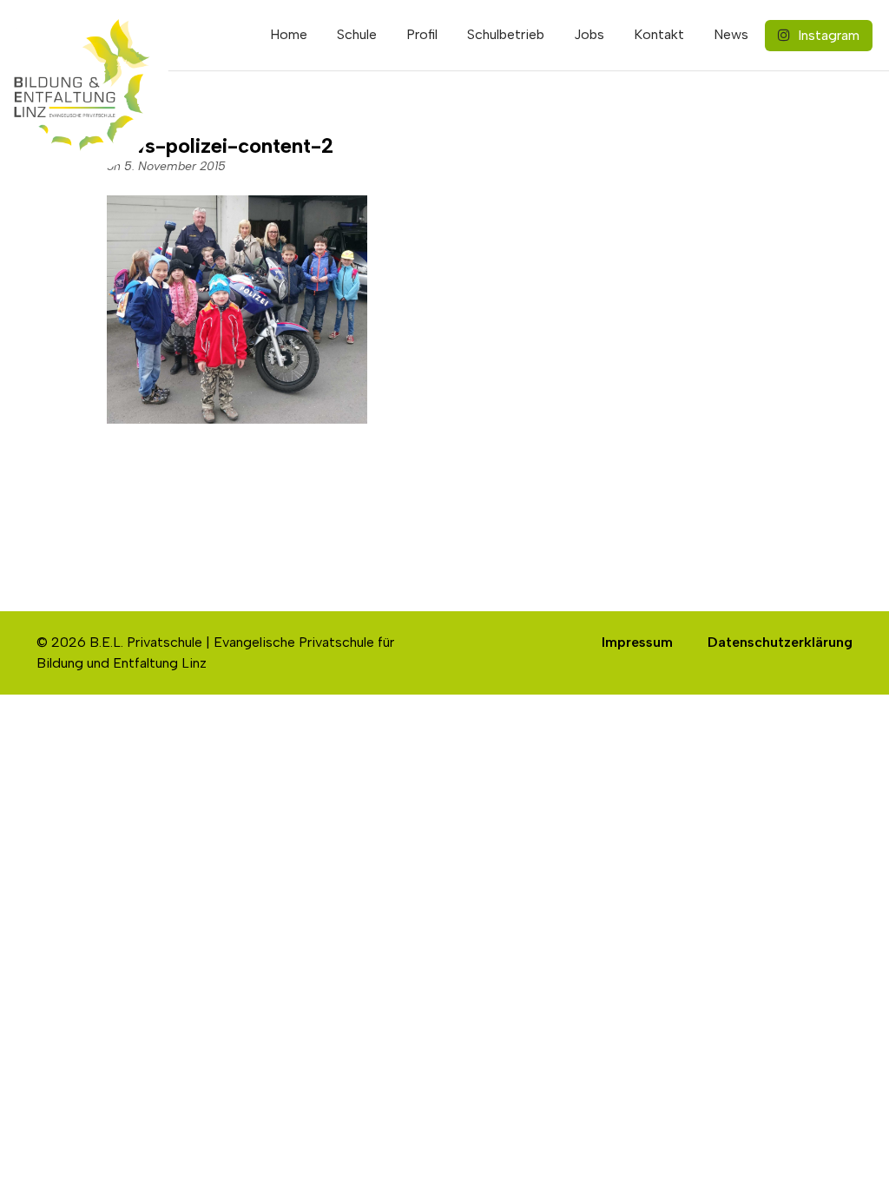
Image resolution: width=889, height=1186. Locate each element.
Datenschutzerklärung (780, 642)
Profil (422, 34)
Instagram (826, 35)
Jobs (589, 34)
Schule (357, 34)
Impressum (637, 642)
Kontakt (659, 34)
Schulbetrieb (505, 34)
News (731, 34)
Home (288, 34)
